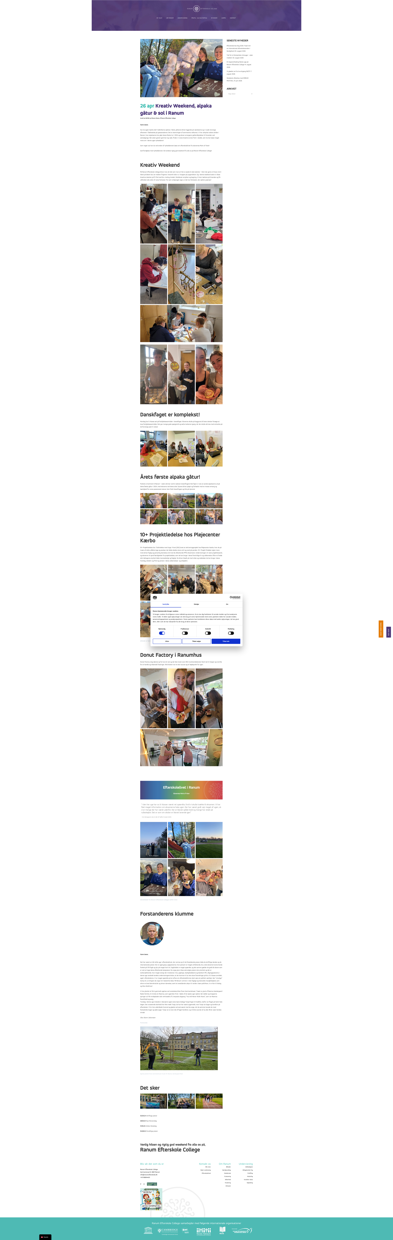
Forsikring (228, 1183)
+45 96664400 (145, 1177)
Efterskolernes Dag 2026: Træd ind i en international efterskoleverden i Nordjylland (239, 48)
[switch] (185, 633)
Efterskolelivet (206, 1173)
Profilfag (250, 1173)
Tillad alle (226, 641)
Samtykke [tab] (166, 604)
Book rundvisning (381, 629)
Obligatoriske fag (248, 1170)
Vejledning (250, 1183)
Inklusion (228, 1186)
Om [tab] (227, 604)
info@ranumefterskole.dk (148, 1175)
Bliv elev (388, 632)
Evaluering (227, 1176)
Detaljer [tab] (196, 604)
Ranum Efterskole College (168, 118)
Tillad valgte (196, 641)
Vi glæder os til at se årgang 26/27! (238, 71)
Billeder (228, 1167)
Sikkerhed (228, 1179)
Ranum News (155, 118)
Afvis (167, 641)
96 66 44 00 (15, 3)
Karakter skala (248, 1179)
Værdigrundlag (226, 1170)
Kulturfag (250, 1176)
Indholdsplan (249, 1167)
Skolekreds (227, 1173)
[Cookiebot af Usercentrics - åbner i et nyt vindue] (231, 597)
